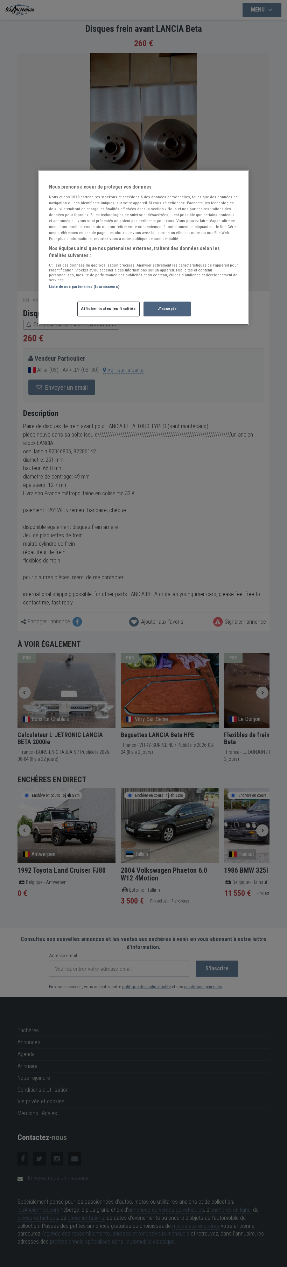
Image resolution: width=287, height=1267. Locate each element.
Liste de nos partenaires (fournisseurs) (84, 286)
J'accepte (167, 308)
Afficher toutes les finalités (108, 308)
